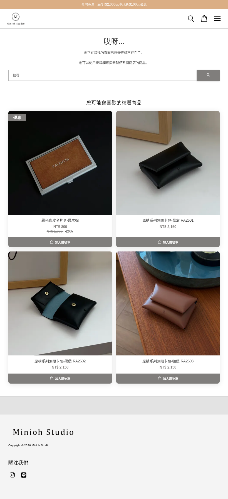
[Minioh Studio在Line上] (24, 477)
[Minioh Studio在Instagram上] (12, 477)
